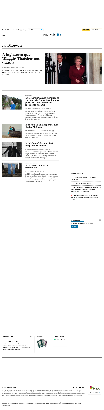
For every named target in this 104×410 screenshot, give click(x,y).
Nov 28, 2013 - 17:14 (38, 171)
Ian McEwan (28, 95)
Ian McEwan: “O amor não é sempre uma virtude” (39, 144)
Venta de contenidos (13, 403)
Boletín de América (10, 341)
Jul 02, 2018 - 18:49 (47, 131)
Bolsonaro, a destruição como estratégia (83, 178)
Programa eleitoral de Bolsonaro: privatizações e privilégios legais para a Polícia (84, 197)
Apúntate (74, 226)
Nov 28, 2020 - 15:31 (17, 68)
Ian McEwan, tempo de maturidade (36, 167)
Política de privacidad (39, 403)
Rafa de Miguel (6, 68)
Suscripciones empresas (68, 403)
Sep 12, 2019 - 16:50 (44, 108)
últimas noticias (77, 173)
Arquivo (40, 336)
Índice (79, 403)
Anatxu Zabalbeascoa (31, 149)
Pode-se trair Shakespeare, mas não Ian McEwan (41, 126)
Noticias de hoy (6, 405)
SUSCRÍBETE (86, 30)
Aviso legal (21, 403)
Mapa (47, 403)
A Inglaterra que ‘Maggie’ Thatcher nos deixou (21, 58)
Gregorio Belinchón (30, 131)
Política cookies (29, 403)
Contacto (4, 403)
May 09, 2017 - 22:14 (44, 149)
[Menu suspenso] (3, 35)
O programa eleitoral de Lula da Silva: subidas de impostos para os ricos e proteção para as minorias (86, 189)
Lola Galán (28, 171)
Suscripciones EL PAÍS (55, 403)
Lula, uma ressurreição (83, 183)
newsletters (75, 220)
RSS (76, 403)
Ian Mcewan (12, 46)
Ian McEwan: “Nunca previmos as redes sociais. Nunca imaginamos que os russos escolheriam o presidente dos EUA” (42, 101)
